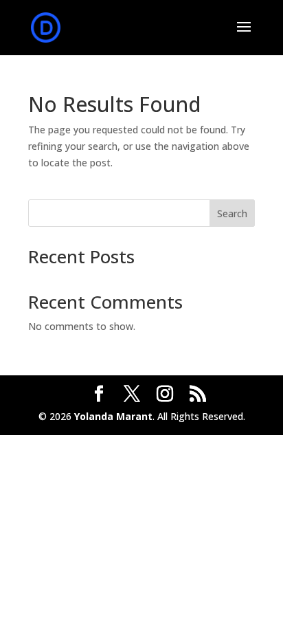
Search (232, 213)
